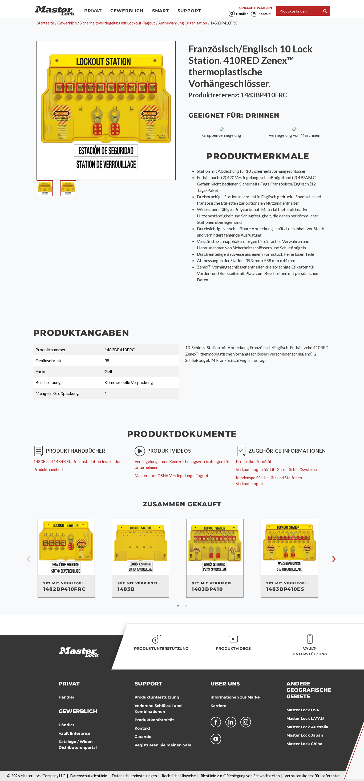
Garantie (143, 736)
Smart (160, 10)
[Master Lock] (55, 11)
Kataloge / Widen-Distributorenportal (78, 744)
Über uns (225, 683)
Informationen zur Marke (235, 697)
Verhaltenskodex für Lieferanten (313, 776)
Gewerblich (127, 10)
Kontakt (264, 14)
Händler (242, 14)
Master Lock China (304, 743)
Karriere (218, 705)
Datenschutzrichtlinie (88, 776)
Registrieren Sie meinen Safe (163, 745)
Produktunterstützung (157, 697)
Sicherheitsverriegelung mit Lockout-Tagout (117, 23)
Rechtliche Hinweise (179, 776)
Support (189, 10)
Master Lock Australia (307, 727)
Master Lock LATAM (305, 718)
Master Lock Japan (304, 735)
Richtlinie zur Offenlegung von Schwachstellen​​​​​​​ (240, 776)
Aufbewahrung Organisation (182, 23)
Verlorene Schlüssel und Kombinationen (158, 708)
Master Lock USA (302, 710)
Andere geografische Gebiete (308, 690)
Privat (93, 10)
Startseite (45, 23)
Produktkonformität (154, 719)
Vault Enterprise (74, 733)
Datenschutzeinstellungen (134, 776)
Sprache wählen (255, 8)
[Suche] (325, 11)
